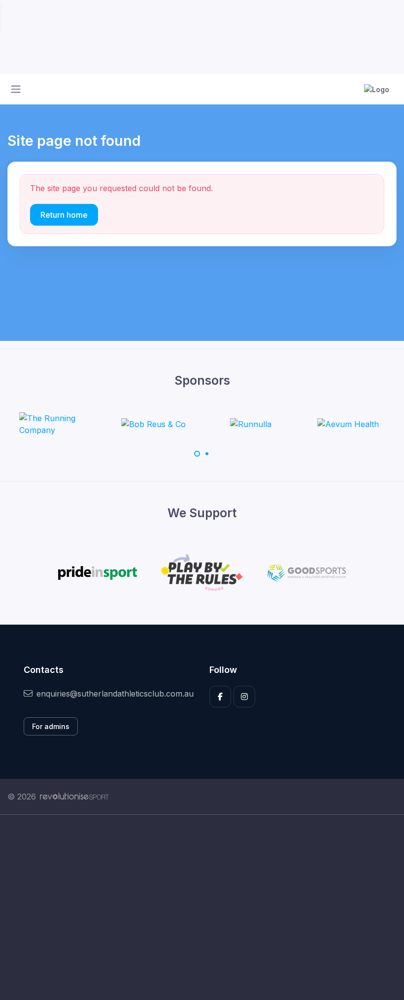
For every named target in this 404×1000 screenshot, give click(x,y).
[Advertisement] (202, 907)
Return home (64, 215)
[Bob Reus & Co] (153, 424)
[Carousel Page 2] (207, 454)
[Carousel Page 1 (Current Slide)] (197, 454)
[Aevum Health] (348, 424)
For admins (50, 726)
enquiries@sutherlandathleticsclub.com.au (115, 694)
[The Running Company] (56, 424)
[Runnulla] (250, 424)
